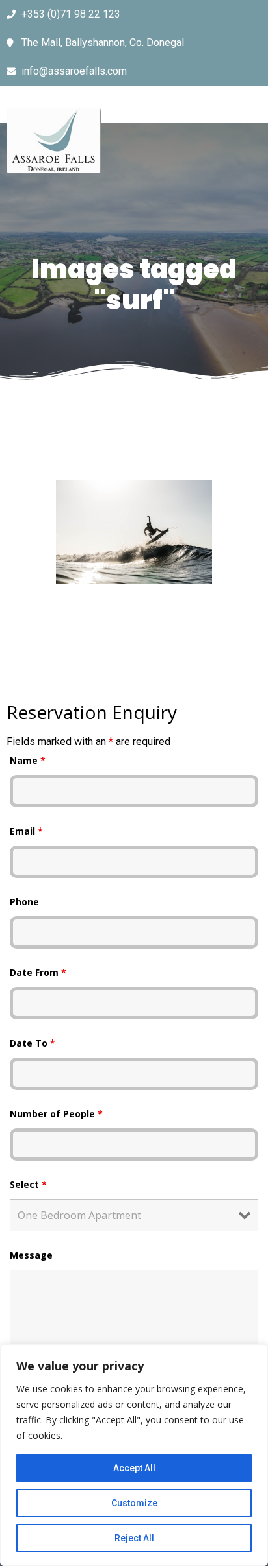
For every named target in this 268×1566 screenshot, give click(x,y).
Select (28, 1184)
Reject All (134, 1538)
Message (31, 1255)
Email (26, 831)
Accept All (134, 1468)
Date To (32, 1043)
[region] (134, 1455)
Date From (38, 972)
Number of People (56, 1114)
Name (28, 760)
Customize (134, 1503)
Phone (24, 902)
